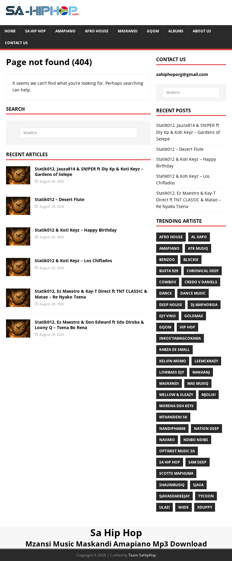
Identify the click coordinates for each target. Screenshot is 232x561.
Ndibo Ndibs (195, 439)
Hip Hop (187, 327)
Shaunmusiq (172, 484)
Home (10, 31)
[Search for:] (78, 133)
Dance (165, 293)
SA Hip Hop (169, 462)
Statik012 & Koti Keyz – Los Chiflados (73, 260)
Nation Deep (206, 428)
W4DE (183, 507)
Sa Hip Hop (35, 31)
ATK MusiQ (198, 248)
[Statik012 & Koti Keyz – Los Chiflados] (18, 273)
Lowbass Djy (171, 372)
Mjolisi (208, 394)
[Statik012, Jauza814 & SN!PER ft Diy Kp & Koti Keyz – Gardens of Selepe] (18, 181)
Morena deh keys (176, 405)
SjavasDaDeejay (174, 496)
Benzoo (167, 259)
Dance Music (193, 293)
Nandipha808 (172, 428)
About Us (202, 31)
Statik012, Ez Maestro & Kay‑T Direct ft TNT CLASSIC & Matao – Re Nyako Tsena (91, 293)
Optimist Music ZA (177, 451)
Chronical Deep (203, 270)
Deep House (170, 304)
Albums (175, 31)
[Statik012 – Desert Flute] (18, 211)
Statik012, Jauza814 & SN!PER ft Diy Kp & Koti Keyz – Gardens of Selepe (89, 171)
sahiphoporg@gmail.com (182, 74)
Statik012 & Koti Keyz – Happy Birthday (76, 230)
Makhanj (201, 372)
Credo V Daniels (201, 282)
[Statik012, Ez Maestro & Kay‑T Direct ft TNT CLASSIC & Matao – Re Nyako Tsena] (18, 303)
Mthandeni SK (173, 417)
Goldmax (193, 315)
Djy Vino (167, 315)
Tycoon (206, 496)
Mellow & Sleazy (176, 394)
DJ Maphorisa (204, 304)
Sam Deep (197, 462)
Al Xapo (199, 236)
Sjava (198, 484)
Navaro (167, 439)
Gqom (153, 31)
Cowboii (167, 282)
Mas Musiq (197, 383)
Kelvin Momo (172, 361)
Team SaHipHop (142, 555)
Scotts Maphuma (176, 473)
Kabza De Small (174, 349)
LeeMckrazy (206, 361)
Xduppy (204, 507)
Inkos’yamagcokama (180, 338)
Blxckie (190, 259)
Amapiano (65, 31)
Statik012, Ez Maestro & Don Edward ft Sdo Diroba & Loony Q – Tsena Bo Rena (89, 324)
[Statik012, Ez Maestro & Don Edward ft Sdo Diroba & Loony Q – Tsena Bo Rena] (18, 334)
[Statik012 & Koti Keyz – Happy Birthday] (18, 242)
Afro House (96, 31)
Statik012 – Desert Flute (59, 199)
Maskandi (127, 31)
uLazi (164, 507)
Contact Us (16, 42)
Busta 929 (168, 270)
